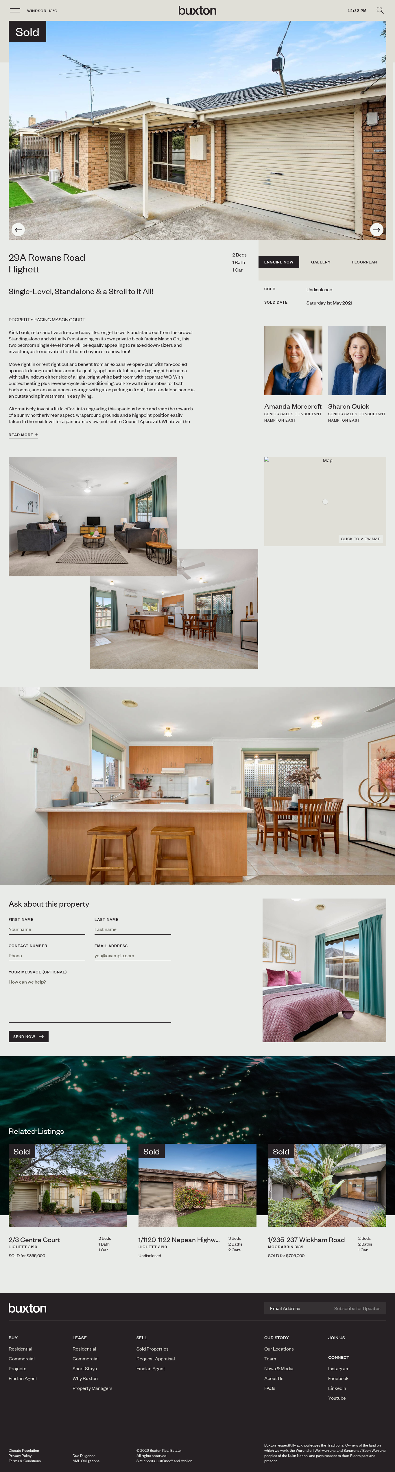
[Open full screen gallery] (197, 130)
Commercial (22, 1358)
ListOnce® (164, 1460)
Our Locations (279, 1348)
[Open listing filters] (380, 10)
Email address (111, 945)
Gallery (321, 262)
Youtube (337, 1397)
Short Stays (85, 1368)
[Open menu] (15, 10)
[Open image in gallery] (174, 609)
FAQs (269, 1388)
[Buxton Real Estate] (38, 1308)
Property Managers (92, 1388)
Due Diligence (84, 1455)
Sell (141, 1337)
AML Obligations (86, 1460)
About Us (273, 1378)
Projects (17, 1368)
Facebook (338, 1378)
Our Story (276, 1337)
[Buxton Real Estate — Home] (197, 10)
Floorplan (364, 262)
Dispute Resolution (24, 1450)
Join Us (336, 1337)
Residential (20, 1348)
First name (21, 919)
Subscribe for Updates (357, 1308)
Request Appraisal (155, 1358)
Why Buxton (85, 1378)
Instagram (339, 1368)
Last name (107, 919)
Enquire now (279, 262)
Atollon (186, 1460)
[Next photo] (376, 229)
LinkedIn (337, 1388)
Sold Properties (152, 1348)
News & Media (279, 1368)
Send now (24, 1036)
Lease (80, 1337)
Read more (21, 434)
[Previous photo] (18, 229)
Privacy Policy (20, 1455)
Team (270, 1358)
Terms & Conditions (25, 1460)
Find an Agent (23, 1378)
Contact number (28, 945)
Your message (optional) (38, 972)
